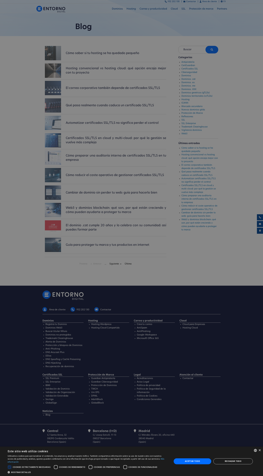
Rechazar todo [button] (233, 461)
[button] (88, 472)
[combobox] (255, 450)
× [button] (259, 450)
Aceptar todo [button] (192, 461)
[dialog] (131, 461)
